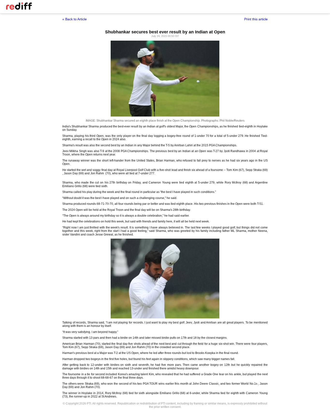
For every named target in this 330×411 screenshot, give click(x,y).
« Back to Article (74, 19)
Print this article (256, 19)
